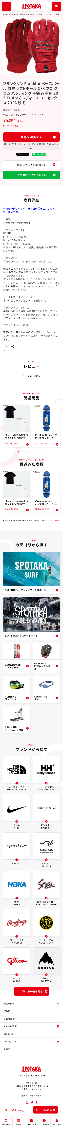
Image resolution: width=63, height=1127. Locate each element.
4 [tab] (28, 452)
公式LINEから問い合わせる (31, 175)
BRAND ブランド (18, 520)
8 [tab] (41, 452)
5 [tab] (31, 452)
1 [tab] (18, 452)
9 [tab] (44, 452)
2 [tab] (22, 452)
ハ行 (29, 520)
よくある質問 (10, 1026)
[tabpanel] (16, 426)
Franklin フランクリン (42, 520)
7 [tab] (38, 452)
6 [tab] (34, 452)
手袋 (41, 14)
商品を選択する (31, 137)
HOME (6, 14)
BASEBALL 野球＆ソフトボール (23, 14)
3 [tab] (25, 452)
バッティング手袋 (52, 14)
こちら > (40, 114)
